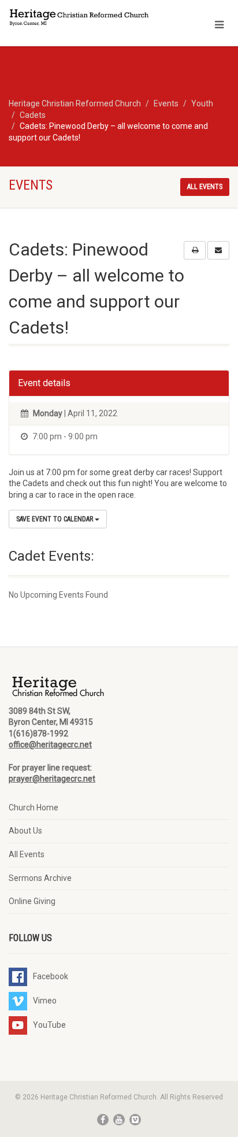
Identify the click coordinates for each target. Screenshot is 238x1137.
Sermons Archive (40, 878)
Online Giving (32, 901)
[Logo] (79, 18)
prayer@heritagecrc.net (52, 778)
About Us (25, 830)
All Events (26, 854)
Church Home (33, 807)
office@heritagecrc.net (50, 744)
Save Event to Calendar (55, 519)
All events (204, 187)
